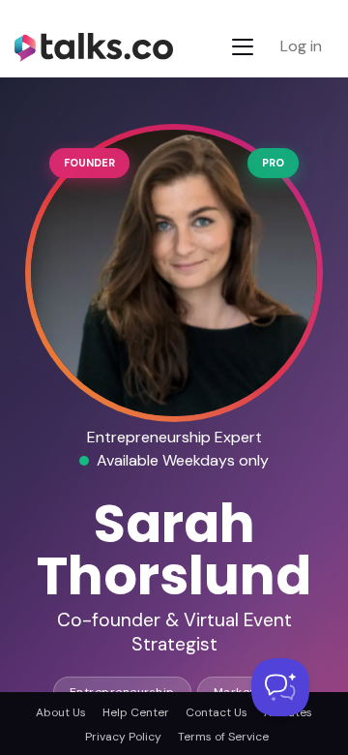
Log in (301, 46)
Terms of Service (223, 736)
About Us (61, 712)
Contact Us (216, 712)
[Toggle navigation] (242, 47)
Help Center (135, 712)
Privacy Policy (123, 736)
